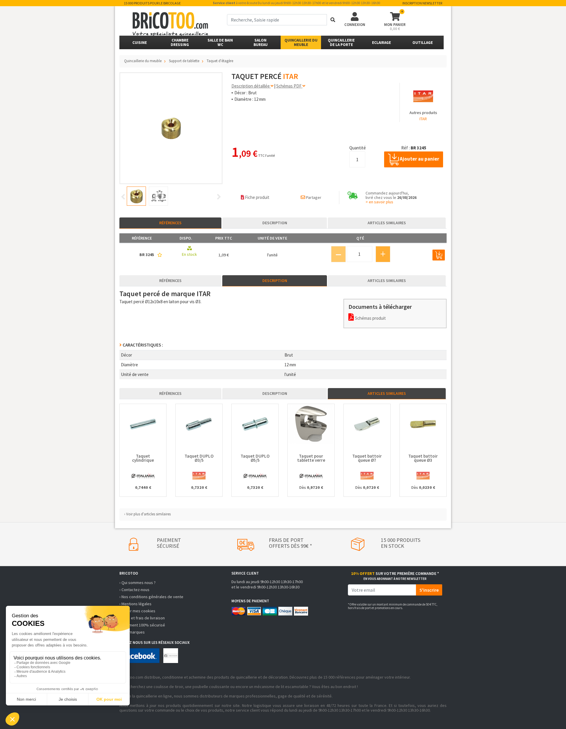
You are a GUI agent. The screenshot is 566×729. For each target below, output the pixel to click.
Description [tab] (274, 222)
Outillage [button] (422, 42)
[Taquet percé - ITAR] (171, 128)
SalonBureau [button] (261, 42)
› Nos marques (132, 632)
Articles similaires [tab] (387, 222)
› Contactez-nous (134, 589)
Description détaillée (251, 86)
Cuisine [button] (139, 42)
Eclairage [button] (381, 42)
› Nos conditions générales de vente (151, 596)
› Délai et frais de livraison (142, 618)
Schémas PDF (289, 86)
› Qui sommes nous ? (137, 582)
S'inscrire (429, 590)
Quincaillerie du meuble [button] (300, 42)
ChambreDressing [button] (180, 42)
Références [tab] (170, 222)
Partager (313, 197)
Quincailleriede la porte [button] (341, 42)
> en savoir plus (379, 201)
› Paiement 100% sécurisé (142, 625)
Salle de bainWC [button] (220, 42)
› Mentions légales (135, 603)
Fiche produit (256, 197)
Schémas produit (370, 318)
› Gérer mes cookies (137, 610)
